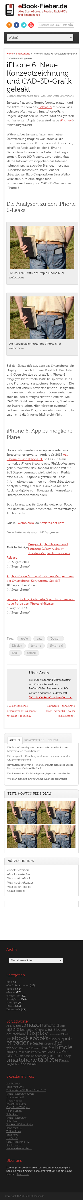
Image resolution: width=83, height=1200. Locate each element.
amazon (32, 1024)
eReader (10, 992)
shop (67, 1056)
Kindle (63, 1047)
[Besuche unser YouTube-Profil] (31, 25)
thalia (65, 1060)
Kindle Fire (13, 1052)
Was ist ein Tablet (19, 886)
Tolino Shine (13, 1131)
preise (12, 1055)
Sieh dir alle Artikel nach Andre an (50, 697)
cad (39, 638)
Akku (9, 1025)
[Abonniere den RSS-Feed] (9, 25)
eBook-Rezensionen (17, 985)
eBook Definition (18, 870)
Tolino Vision (14, 1110)
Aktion (17, 1026)
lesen (57, 1052)
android (51, 1025)
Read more (23, 1174)
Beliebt (53, 740)
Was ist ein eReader (20, 882)
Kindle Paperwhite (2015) (20, 1093)
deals (50, 1029)
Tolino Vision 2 (15, 1097)
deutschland (16, 1034)
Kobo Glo (11, 1121)
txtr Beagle (12, 1138)
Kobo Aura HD (14, 1128)
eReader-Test (13, 995)
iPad (58, 1043)
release (25, 1056)
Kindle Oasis (13, 1083)
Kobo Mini (12, 1135)
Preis (65, 1051)
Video (21, 1064)
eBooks (10, 988)
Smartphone (67, 96)
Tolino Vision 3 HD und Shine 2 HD (26, 1090)
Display (17, 646)
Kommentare (34, 740)
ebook (20, 1038)
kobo (50, 1052)
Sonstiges (11, 1002)
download (55, 1034)
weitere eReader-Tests (19, 1148)
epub (66, 1038)
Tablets (10, 1006)
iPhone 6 (56, 646)
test (58, 1060)
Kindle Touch (13, 1145)
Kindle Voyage (14, 1100)
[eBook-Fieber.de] (36, 17)
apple (24, 638)
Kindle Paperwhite (34, 1052)
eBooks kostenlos (18, 874)
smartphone (21, 1060)
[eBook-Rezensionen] (24, 848)
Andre (30, 96)
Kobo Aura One (15, 1086)
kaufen (48, 1048)
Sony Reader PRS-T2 (17, 1141)
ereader (17, 1042)
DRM (9, 982)
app (62, 1025)
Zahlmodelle (13, 1009)
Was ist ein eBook (19, 878)
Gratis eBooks (16, 890)
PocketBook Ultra (16, 1104)
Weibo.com (25, 523)
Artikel (15, 740)
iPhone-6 (66, 120)
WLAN (32, 1064)
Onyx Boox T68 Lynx (18, 1107)
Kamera (36, 1048)
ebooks (38, 1038)
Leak (15, 653)
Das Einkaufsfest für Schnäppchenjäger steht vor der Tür (39, 773)
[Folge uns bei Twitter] (24, 25)
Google (48, 1043)
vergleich (11, 1064)
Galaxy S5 (45, 107)
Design (55, 638)
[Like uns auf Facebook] (16, 25)
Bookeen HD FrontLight (19, 1124)
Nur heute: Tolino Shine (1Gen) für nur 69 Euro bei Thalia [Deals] (60, 711)
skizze (31, 653)
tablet (46, 1059)
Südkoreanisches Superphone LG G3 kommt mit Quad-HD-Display (22, 711)
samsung (55, 1055)
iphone (36, 646)
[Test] (24, 823)
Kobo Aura (12, 1114)
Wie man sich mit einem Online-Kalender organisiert (37, 778)
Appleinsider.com (52, 523)
